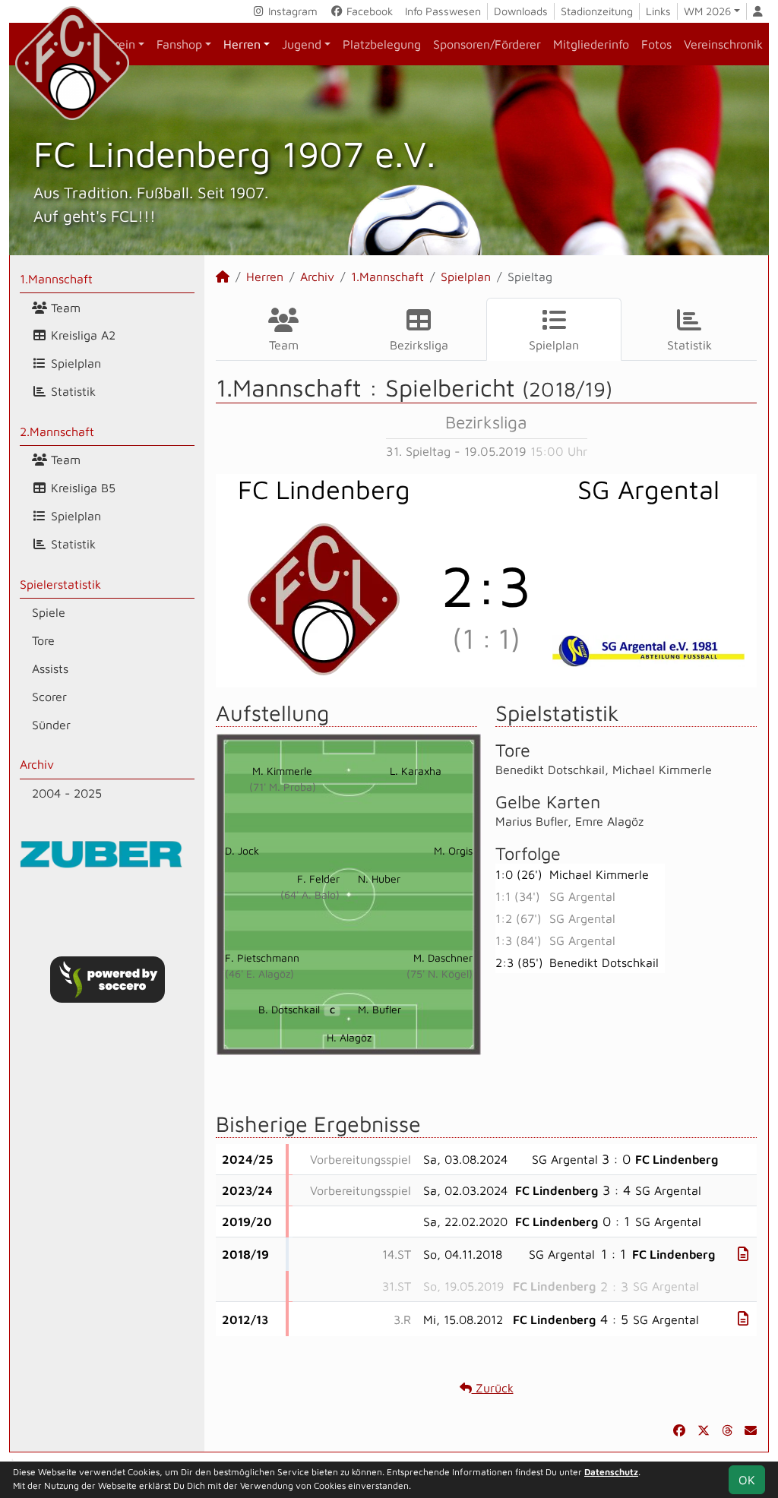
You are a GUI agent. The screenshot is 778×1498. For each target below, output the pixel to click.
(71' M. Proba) (282, 786)
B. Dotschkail (296, 1009)
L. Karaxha (415, 770)
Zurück (493, 1388)
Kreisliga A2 (81, 335)
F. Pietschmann (262, 957)
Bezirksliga (419, 345)
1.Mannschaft (56, 279)
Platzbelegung (382, 44)
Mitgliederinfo (591, 44)
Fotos (656, 44)
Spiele (48, 612)
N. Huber (379, 878)
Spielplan (74, 363)
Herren (242, 44)
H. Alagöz (349, 1037)
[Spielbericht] (743, 1254)
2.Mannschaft (57, 431)
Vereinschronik (723, 44)
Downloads (521, 11)
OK (746, 1480)
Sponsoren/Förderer (487, 44)
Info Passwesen (443, 11)
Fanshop (179, 44)
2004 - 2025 (67, 793)
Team (64, 307)
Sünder (51, 725)
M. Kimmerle (282, 770)
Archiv (37, 764)
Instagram (291, 11)
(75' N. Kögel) (439, 973)
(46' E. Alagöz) (259, 973)
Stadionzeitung (597, 11)
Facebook (368, 11)
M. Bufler (379, 1009)
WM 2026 (707, 11)
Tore (43, 640)
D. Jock (242, 850)
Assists (50, 668)
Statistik (71, 391)
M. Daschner (443, 957)
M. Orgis (453, 850)
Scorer (49, 696)
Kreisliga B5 (81, 488)
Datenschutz (611, 1471)
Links (658, 11)
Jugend (301, 44)
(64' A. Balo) (310, 894)
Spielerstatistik (60, 584)
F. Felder (318, 878)
